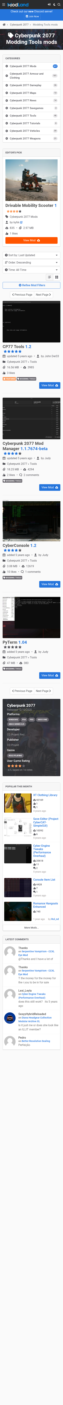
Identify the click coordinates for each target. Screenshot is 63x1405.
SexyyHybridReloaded (32, 1014)
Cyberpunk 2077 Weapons (33, 138)
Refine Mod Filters (33, 285)
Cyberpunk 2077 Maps (33, 93)
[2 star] (12, 766)
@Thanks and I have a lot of (36, 959)
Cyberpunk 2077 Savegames (33, 108)
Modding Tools (27, 379)
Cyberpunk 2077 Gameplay (33, 85)
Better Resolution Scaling (36, 1041)
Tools (33, 361)
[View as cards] (56, 277)
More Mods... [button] (31, 927)
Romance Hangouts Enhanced (45, 905)
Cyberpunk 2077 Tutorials (33, 123)
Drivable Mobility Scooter (31, 205)
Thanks (23, 948)
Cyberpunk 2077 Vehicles (33, 130)
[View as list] (49, 277)
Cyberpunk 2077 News (33, 100)
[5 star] (24, 766)
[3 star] (16, 766)
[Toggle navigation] (3, 4)
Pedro (22, 1037)
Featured (10, 379)
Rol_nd (55, 919)
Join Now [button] (33, 16)
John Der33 (52, 356)
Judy (48, 458)
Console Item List (44, 879)
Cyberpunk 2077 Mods (33, 66)
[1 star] (9, 766)
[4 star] (20, 766)
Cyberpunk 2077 (17, 361)
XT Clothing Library (45, 795)
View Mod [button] (29, 240)
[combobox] (31, 255)
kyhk (16, 222)
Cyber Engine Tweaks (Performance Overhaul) (42, 851)
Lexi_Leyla (25, 990)
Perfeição (24, 1045)
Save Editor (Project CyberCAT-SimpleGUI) (45, 822)
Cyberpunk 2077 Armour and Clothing (33, 75)
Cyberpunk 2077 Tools (33, 115)
